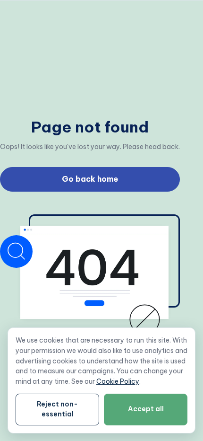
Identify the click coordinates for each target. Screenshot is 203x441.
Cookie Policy (117, 381)
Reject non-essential (57, 409)
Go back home (90, 179)
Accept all (146, 409)
